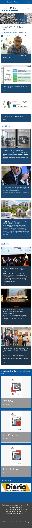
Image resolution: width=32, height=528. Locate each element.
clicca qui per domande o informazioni (13, 32)
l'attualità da (6, 480)
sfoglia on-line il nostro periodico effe (15, 372)
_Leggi (4, 60)
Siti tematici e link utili (10, 522)
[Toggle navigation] (28, 8)
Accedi (28, 2)
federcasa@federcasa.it (18, 513)
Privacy (16, 2)
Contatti (9, 2)
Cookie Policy (24, 522)
